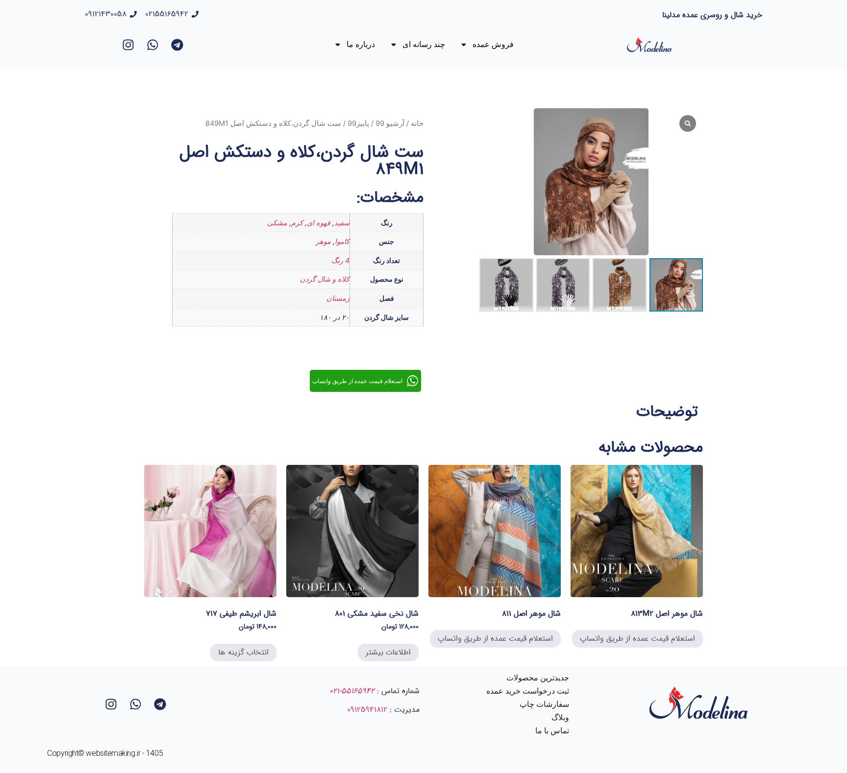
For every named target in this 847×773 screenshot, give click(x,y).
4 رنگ (340, 260)
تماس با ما (552, 730)
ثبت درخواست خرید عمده (527, 691)
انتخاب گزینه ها (243, 652)
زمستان (337, 298)
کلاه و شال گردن (324, 279)
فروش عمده (493, 44)
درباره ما (361, 44)
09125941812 (367, 709)
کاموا (342, 241)
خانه (417, 123)
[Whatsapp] (152, 44)
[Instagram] (128, 44)
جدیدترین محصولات (537, 677)
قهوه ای (318, 222)
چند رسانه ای (423, 44)
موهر (323, 241)
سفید (341, 222)
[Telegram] (177, 44)
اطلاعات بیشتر (388, 652)
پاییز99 (358, 123)
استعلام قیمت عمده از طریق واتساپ (637, 638)
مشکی (277, 222)
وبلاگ (560, 717)
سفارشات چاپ (544, 704)
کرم (297, 222)
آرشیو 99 (389, 123)
